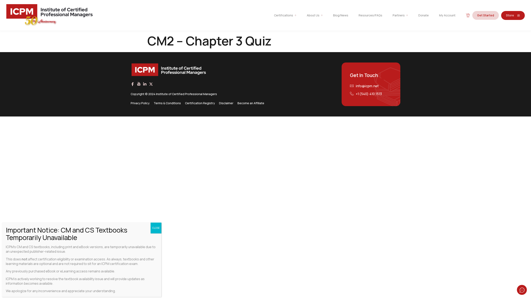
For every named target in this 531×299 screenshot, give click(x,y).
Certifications (283, 15)
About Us (313, 15)
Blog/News (340, 15)
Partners (399, 15)
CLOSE (156, 228)
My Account (447, 15)
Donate (423, 15)
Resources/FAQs (370, 15)
